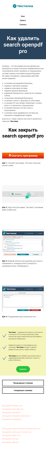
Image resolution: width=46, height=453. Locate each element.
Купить (23, 20)
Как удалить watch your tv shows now (16, 432)
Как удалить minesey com (12, 406)
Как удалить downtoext (11, 412)
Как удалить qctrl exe (10, 439)
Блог (23, 16)
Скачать (23, 25)
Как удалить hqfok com (11, 435)
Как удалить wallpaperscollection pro (16, 416)
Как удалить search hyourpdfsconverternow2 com (21, 429)
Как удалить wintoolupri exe (12, 409)
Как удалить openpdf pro (11, 419)
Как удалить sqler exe (10, 442)
